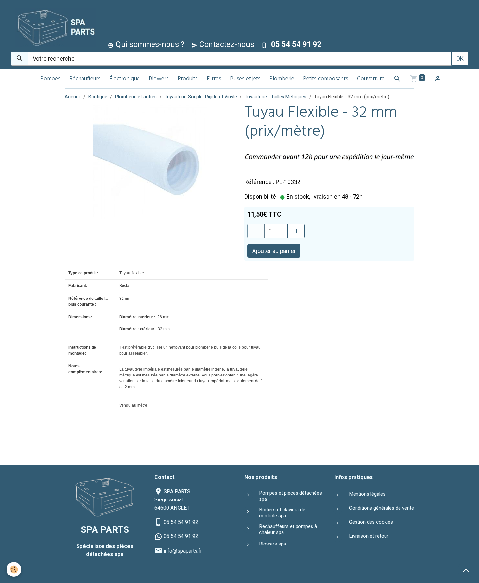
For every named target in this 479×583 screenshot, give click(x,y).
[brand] (54, 27)
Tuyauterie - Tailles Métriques (275, 97)
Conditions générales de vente (381, 508)
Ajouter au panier (274, 250)
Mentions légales (367, 494)
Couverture (371, 79)
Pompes (50, 79)
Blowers (159, 79)
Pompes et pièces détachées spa (290, 496)
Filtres (214, 79)
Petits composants (325, 79)
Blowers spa (272, 544)
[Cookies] (14, 569)
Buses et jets (245, 79)
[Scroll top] (466, 570)
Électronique (124, 79)
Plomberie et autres (136, 97)
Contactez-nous (225, 44)
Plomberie (281, 79)
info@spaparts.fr (183, 551)
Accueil (72, 97)
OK (460, 58)
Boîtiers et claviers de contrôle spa (282, 512)
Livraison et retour (368, 536)
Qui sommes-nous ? (149, 44)
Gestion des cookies (371, 522)
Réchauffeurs (85, 79)
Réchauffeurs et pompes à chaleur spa (288, 529)
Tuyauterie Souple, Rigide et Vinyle (201, 97)
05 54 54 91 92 (181, 522)
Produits (188, 79)
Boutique (97, 97)
